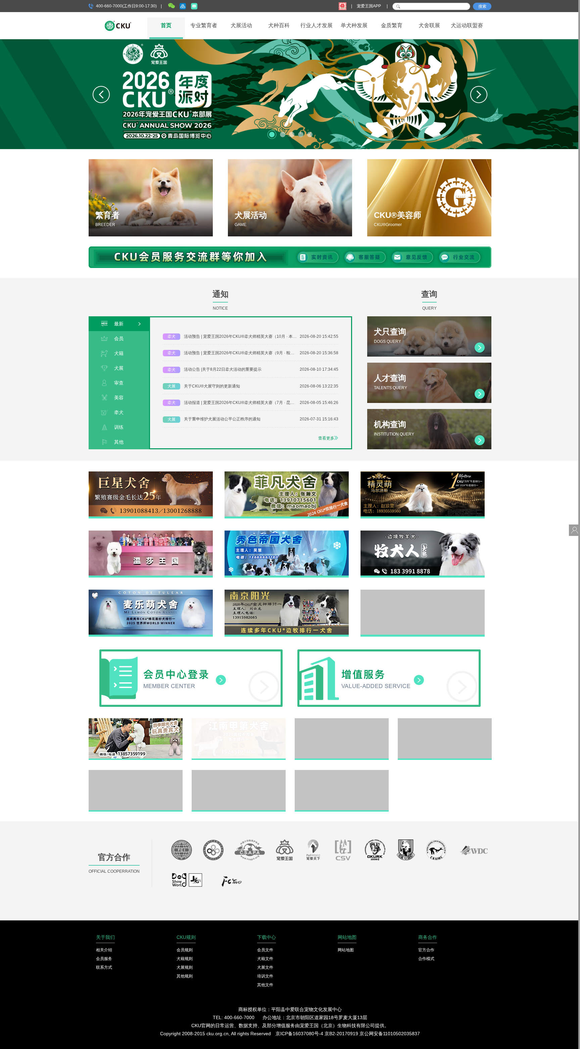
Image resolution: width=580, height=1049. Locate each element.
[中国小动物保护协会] (250, 851)
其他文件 (265, 985)
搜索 (482, 6)
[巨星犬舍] (151, 473)
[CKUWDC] (473, 851)
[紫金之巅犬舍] (136, 772)
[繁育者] (151, 197)
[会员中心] (191, 651)
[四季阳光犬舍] (136, 720)
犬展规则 (185, 967)
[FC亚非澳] (213, 851)
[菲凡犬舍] (287, 473)
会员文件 (265, 950)
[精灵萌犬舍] (422, 473)
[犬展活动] (290, 197)
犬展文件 (265, 967)
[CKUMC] (436, 851)
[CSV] (343, 851)
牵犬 (119, 412)
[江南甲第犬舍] (239, 720)
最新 (119, 323)
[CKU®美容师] (429, 197)
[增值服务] (389, 651)
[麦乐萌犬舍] (151, 592)
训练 (119, 427)
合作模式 (426, 958)
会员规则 (185, 950)
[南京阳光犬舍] (287, 592)
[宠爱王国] (284, 851)
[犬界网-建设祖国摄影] (187, 883)
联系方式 (104, 967)
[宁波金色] (445, 720)
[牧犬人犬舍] (422, 533)
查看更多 (326, 438)
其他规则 (185, 976)
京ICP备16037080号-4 (299, 1033)
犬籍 (119, 353)
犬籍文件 (265, 958)
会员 (119, 338)
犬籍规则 (185, 958)
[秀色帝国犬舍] (287, 533)
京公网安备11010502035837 (389, 1033)
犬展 (119, 368)
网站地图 (346, 950)
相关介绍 (104, 950)
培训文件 (265, 976)
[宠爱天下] (313, 851)
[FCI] (181, 851)
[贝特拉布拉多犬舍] (342, 720)
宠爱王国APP (369, 6)
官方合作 (426, 950)
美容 (119, 397)
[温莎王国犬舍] (151, 533)
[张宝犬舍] (239, 772)
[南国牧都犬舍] (422, 592)
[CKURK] (375, 851)
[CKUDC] (406, 851)
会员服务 (104, 958)
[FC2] (231, 883)
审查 (119, 382)
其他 (119, 442)
